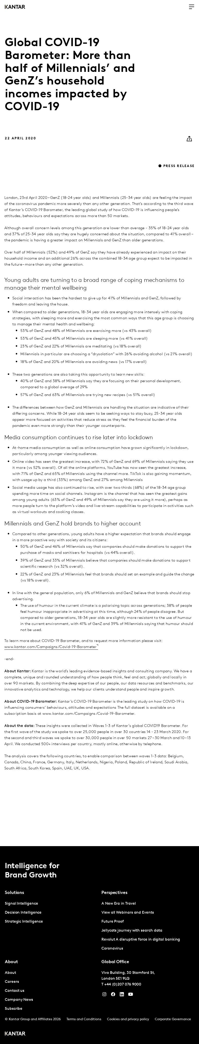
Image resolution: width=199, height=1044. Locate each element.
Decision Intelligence (23, 913)
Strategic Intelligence (24, 922)
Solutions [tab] (14, 893)
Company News (19, 1000)
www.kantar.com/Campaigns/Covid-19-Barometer (50, 647)
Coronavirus (112, 949)
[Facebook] (113, 995)
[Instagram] (104, 995)
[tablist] (99, 945)
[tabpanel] (51, 913)
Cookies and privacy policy (128, 1019)
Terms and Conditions (83, 1019)
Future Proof (112, 922)
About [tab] (11, 962)
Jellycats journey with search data (131, 931)
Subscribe (13, 1009)
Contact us (14, 991)
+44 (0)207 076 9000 (122, 984)
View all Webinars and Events (127, 913)
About (10, 973)
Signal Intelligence (21, 904)
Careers (12, 982)
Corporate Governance (173, 1019)
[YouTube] (122, 995)
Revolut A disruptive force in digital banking (140, 940)
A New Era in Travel (118, 904)
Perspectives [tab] (114, 893)
